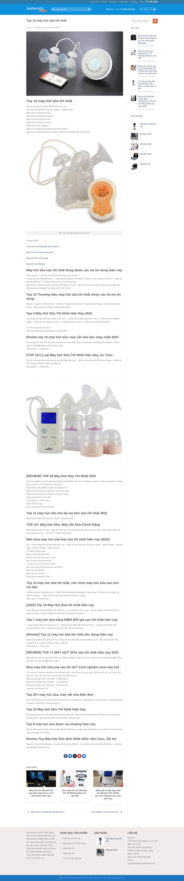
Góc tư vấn (94, 2)
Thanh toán (123, 2)
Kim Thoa (55, 27)
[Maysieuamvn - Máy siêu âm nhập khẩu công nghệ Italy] (36, 9)
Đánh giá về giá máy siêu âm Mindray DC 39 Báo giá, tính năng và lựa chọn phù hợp (147, 70)
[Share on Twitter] (70, 756)
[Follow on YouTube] (156, 2)
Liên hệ (104, 2)
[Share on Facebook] (66, 756)
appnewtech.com (118, 878)
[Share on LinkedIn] (84, 756)
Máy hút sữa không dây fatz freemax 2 (47, 812)
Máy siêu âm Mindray (35, 264)
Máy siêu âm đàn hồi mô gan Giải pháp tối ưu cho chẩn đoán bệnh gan (147, 39)
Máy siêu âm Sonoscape (37, 258)
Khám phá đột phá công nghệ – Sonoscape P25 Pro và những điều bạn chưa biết (147, 101)
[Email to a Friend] (75, 756)
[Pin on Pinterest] (79, 756)
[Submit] (89, 9)
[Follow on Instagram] (148, 2)
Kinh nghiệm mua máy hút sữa (105, 812)
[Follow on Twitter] (151, 2)
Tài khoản (113, 2)
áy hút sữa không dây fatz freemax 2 (44, 246)
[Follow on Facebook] (146, 2)
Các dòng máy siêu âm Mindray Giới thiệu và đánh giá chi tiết (147, 85)
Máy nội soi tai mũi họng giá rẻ (39, 252)
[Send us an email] (154, 2)
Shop (141, 2)
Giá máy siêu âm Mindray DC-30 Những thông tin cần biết (147, 54)
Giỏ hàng (133, 2)
